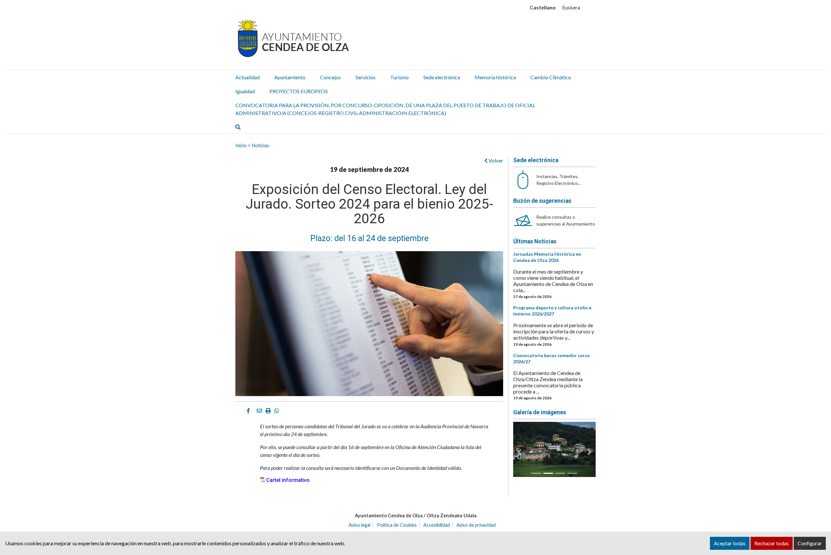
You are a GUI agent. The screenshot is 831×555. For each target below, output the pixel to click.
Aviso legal (359, 525)
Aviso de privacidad (476, 525)
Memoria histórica (495, 77)
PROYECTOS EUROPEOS (298, 91)
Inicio (241, 145)
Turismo (399, 77)
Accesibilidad (436, 525)
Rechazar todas (771, 543)
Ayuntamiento (289, 77)
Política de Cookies (397, 525)
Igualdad (245, 91)
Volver (495, 160)
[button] (519, 452)
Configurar (810, 543)
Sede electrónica (441, 77)
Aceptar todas (730, 543)
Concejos (330, 77)
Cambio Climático (550, 77)
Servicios (365, 77)
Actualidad (247, 77)
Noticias (260, 145)
